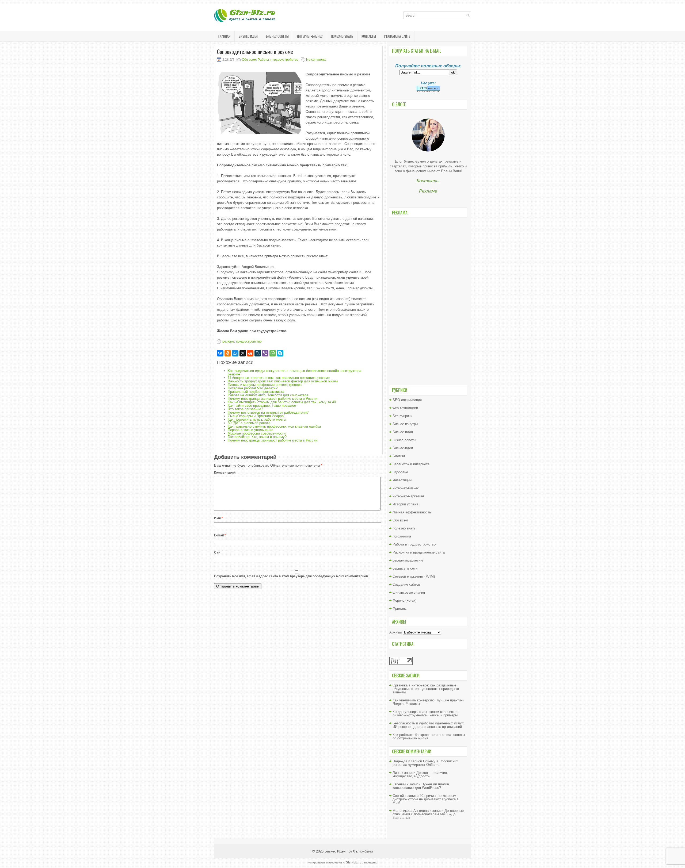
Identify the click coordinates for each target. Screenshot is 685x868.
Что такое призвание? (245, 409)
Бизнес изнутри (405, 424)
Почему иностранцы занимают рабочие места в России (272, 399)
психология (402, 536)
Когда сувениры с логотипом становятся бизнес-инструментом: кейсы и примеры (425, 713)
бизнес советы (277, 36)
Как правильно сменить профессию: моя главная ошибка (274, 426)
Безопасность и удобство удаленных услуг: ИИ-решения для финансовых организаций (428, 725)
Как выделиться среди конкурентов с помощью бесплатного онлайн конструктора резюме (294, 372)
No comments (316, 60)
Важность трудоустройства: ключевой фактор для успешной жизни (283, 381)
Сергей (398, 796)
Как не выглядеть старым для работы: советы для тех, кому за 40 (282, 402)
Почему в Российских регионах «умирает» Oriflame (425, 763)
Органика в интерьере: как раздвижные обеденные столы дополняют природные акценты (426, 688)
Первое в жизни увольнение (250, 430)
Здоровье (400, 472)
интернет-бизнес (310, 36)
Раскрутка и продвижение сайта (419, 552)
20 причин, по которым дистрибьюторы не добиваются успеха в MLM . (426, 799)
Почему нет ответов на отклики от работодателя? (268, 412)
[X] (242, 353)
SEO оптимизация (407, 400)
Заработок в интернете (411, 464)
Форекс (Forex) (404, 600)
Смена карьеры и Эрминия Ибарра (256, 416)
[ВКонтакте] (220, 353)
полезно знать (342, 36)
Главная (224, 36)
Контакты (368, 36)
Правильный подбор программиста (256, 392)
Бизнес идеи (248, 36)
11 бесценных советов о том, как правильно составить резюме (279, 378)
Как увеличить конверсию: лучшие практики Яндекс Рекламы (428, 702)
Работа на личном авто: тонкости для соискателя (268, 395)
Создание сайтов (406, 584)
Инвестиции (402, 480)
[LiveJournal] (257, 353)
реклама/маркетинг (408, 560)
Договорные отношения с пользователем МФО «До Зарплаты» (428, 814)
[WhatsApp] (272, 353)
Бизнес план (403, 432)
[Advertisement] (428, 301)
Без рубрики (402, 416)
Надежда (400, 761)
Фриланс (400, 608)
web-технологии (405, 408)
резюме (228, 341)
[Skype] (280, 353)
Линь (397, 773)
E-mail (220, 535)
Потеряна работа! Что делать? (252, 388)
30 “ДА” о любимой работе (249, 423)
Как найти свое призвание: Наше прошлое (262, 406)
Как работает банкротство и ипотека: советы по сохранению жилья (429, 736)
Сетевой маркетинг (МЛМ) (414, 576)
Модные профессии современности (257, 433)
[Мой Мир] (235, 353)
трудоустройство (249, 341)
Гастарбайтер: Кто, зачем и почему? (257, 437)
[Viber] (265, 353)
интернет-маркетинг (408, 496)
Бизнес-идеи (403, 448)
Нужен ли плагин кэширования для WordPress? (421, 786)
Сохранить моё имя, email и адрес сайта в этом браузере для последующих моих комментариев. (291, 576)
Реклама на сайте (397, 36)
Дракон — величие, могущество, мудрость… (420, 774)
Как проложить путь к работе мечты (257, 419)
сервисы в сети (405, 568)
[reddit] (250, 353)
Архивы (395, 632)
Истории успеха (405, 504)
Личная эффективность (412, 512)
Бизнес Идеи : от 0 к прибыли (349, 851)
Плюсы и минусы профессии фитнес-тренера (265, 385)
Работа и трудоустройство (278, 60)
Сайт (218, 552)
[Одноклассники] (227, 353)
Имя (218, 518)
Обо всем (249, 60)
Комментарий (224, 472)
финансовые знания (409, 592)
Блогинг (399, 456)
